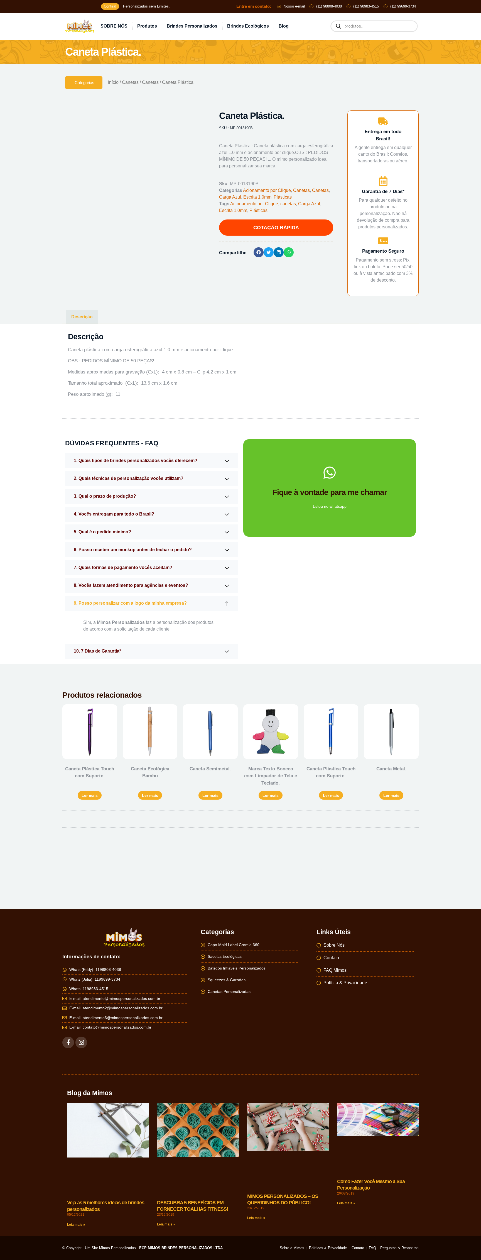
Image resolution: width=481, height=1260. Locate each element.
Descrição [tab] (82, 313)
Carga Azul (230, 197)
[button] (195, 120)
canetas (288, 203)
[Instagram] (81, 1038)
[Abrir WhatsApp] (467, 1245)
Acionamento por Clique (267, 190)
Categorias (84, 82)
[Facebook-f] (68, 1038)
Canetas (130, 82)
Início (113, 82)
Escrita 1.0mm (257, 197)
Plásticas (283, 197)
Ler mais (90, 791)
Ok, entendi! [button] (240, 30)
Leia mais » (76, 1221)
